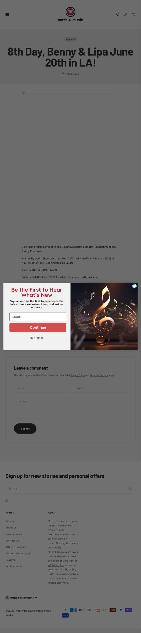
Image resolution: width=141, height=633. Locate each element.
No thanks (37, 338)
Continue (38, 327)
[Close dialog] (134, 286)
